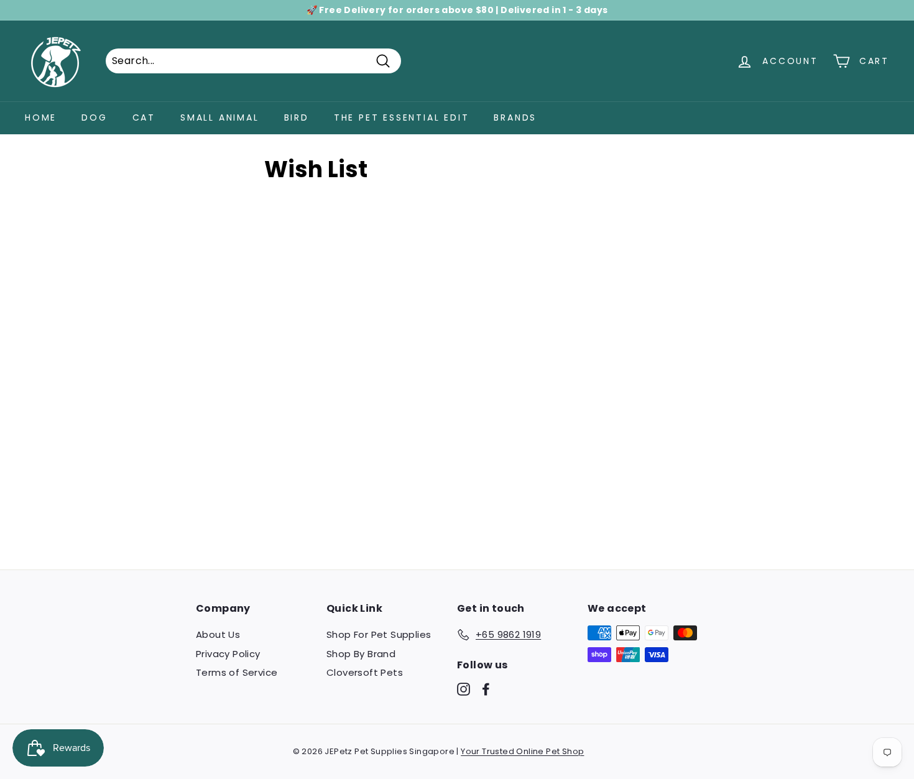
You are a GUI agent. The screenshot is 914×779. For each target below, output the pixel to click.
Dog (94, 117)
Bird (296, 117)
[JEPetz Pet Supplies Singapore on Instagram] (463, 689)
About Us (218, 634)
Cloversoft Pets (364, 672)
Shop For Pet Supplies (378, 634)
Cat (143, 117)
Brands (515, 117)
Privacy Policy (228, 653)
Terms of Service (236, 672)
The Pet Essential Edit (401, 117)
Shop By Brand (360, 653)
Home (41, 117)
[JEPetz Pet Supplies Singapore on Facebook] (485, 689)
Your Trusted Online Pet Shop (522, 751)
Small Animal (219, 117)
